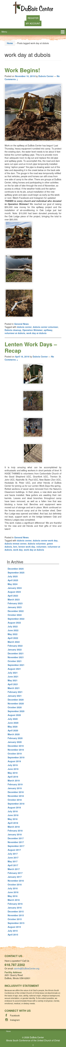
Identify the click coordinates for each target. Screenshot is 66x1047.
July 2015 (13, 930)
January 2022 (15, 649)
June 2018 (13, 815)
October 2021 (15, 661)
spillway (48, 330)
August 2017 (14, 849)
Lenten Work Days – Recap (31, 347)
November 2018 (16, 795)
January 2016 (15, 907)
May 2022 (12, 634)
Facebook (15, 1015)
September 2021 (16, 664)
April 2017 (13, 865)
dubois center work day (45, 540)
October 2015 (15, 919)
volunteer (41, 546)
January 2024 (15, 587)
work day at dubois (36, 333)
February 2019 (15, 784)
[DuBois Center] (33, 7)
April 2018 (13, 822)
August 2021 (14, 668)
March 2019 (14, 780)
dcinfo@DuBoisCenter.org (26, 968)
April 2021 (13, 684)
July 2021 (13, 672)
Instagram (15, 1019)
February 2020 (15, 738)
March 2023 (14, 599)
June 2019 (13, 768)
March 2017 (14, 869)
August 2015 (14, 926)
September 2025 (16, 572)
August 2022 (14, 622)
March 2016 (14, 899)
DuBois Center (37, 1037)
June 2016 (13, 892)
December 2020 (16, 699)
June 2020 (13, 722)
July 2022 (13, 626)
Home (10, 43)
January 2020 (15, 741)
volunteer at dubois (15, 333)
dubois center (24, 326)
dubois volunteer (37, 543)
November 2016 (16, 880)
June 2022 (13, 630)
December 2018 (16, 792)
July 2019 (13, 765)
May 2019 (12, 772)
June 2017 (13, 857)
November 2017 (16, 842)
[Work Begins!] (33, 112)
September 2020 (16, 711)
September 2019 (16, 757)
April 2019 (13, 776)
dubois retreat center (16, 543)
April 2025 (13, 580)
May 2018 (12, 819)
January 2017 (15, 876)
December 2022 (16, 611)
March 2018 (14, 826)
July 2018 (13, 811)
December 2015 (16, 911)
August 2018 (14, 807)
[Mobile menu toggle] (62, 32)
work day (18, 549)
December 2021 (16, 653)
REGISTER (33, 18)
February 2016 (15, 903)
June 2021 (13, 676)
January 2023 (15, 607)
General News (21, 323)
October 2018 (15, 799)
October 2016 (15, 884)
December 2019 (16, 745)
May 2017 (12, 861)
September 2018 (16, 803)
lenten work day (26, 546)
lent (15, 546)
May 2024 (12, 584)
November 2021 (16, 657)
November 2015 (16, 915)
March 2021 (14, 688)
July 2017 (13, 853)
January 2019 (15, 788)
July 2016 (13, 888)
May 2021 (12, 680)
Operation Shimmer (32, 330)
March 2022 (14, 641)
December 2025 (16, 568)
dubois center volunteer (45, 326)
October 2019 (15, 753)
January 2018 (15, 834)
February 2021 (15, 691)
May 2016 (12, 896)
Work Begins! (22, 70)
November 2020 (16, 703)
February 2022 (15, 645)
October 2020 (15, 707)
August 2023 (14, 591)
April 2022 (13, 638)
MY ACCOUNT (33, 23)
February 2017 (15, 872)
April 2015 (13, 934)
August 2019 (14, 761)
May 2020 (12, 726)
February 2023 (15, 603)
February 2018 (15, 830)
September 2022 (16, 618)
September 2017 (16, 845)
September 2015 (16, 923)
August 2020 (14, 715)
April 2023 (13, 595)
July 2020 (13, 718)
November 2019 (16, 749)
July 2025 (13, 576)
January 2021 (15, 695)
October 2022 (15, 614)
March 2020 (14, 734)
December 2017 (16, 838)
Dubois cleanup (13, 330)
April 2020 (13, 730)
